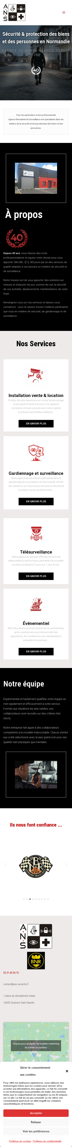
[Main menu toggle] (64, 12)
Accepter (36, 1113)
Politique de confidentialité (47, 1141)
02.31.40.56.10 (11, 972)
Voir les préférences (36, 1131)
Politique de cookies (20, 1141)
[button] (67, 1071)
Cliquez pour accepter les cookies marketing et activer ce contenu (36, 1045)
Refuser (36, 1122)
